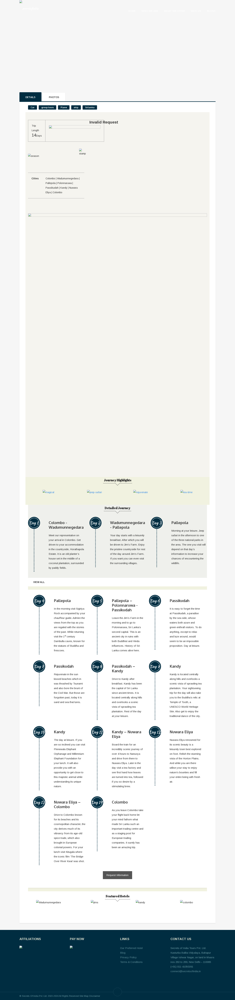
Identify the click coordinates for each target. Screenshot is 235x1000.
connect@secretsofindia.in (185, 971)
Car (32, 107)
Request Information (117, 875)
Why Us (196, 11)
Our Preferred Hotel (131, 948)
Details (30, 97)
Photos (54, 97)
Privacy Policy (128, 957)
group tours (47, 107)
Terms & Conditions (131, 961)
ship (76, 107)
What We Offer (174, 11)
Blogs (211, 11)
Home (132, 11)
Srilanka (89, 107)
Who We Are (149, 11)
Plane (64, 107)
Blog (122, 952)
